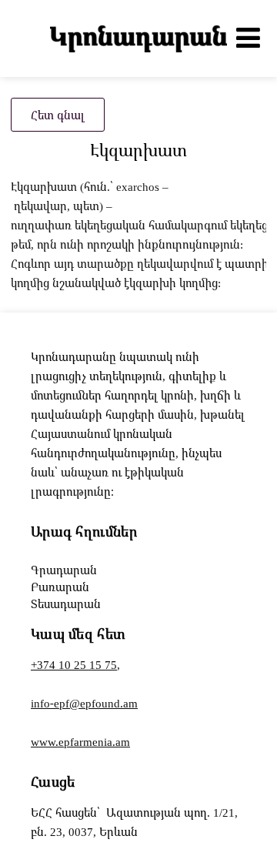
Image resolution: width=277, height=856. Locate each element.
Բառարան (60, 586)
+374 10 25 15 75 (74, 664)
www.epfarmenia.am (80, 741)
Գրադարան (64, 569)
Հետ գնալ (58, 114)
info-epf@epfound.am (84, 703)
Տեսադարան (66, 603)
